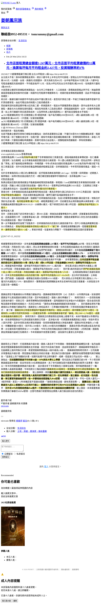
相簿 (8, 46)
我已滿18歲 (6, 601)
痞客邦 (19, 421)
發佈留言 (5, 457)
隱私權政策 (65, 569)
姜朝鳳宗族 (11, 20)
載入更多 (5, 441)
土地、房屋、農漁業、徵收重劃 (32, 431)
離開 (15, 601)
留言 (25, 421)
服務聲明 (75, 569)
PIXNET (31, 569)
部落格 (9, 49)
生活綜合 (22, 40)
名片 (8, 52)
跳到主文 (5, 27)
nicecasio (5, 406)
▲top (3, 436)
